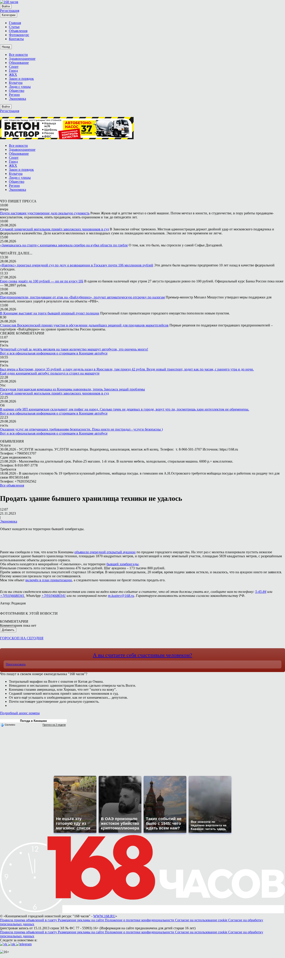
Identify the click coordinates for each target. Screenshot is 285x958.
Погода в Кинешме (33, 721)
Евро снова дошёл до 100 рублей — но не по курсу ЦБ (41, 281)
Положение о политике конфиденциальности (140, 920)
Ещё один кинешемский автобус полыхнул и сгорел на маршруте (50, 373)
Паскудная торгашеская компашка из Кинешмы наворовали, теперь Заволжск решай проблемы (72, 389)
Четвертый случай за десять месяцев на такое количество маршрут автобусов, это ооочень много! (74, 349)
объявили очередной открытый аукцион (105, 552)
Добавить (8, 630)
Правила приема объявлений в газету (29, 920)
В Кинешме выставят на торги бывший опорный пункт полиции (49, 313)
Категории (8, 15)
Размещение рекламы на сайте (81, 920)
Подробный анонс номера (20, 713)
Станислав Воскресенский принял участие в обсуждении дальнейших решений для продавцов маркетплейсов (84, 325)
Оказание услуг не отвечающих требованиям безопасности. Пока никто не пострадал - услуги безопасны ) (81, 429)
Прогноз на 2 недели (54, 724)
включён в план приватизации (48, 580)
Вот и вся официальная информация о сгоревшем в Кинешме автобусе (54, 353)
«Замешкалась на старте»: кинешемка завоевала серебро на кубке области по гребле (64, 245)
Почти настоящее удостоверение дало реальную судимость (45, 213)
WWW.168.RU (104, 916)
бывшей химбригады (122, 564)
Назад (6, 46)
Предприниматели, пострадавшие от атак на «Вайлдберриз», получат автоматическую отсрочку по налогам (82, 297)
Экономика (8, 521)
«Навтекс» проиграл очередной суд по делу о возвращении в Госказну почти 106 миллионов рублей (76, 265)
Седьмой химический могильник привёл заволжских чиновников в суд (54, 229)
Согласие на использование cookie (201, 920)
